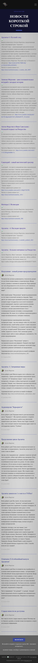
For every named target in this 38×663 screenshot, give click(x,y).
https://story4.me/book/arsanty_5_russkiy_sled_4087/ (16, 70)
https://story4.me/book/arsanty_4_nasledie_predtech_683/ (17, 240)
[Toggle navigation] (35, 5)
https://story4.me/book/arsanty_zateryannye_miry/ (22, 394)
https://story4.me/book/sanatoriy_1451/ (12, 194)
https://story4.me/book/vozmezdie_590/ (12, 218)
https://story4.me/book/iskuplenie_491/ (18, 353)
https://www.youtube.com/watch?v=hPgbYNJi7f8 (15, 190)
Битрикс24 (27, 660)
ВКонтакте (19, 639)
